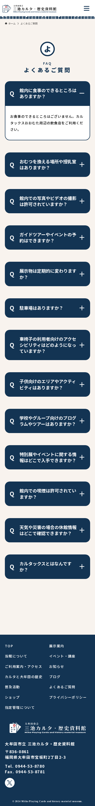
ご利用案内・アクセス (23, 666)
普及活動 (12, 686)
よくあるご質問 (62, 686)
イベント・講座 (62, 656)
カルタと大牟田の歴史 (23, 676)
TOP (9, 645)
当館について (16, 656)
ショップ (12, 697)
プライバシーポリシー (68, 697)
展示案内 (56, 645)
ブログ (54, 676)
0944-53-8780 (30, 766)
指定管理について (20, 707)
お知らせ (56, 666)
